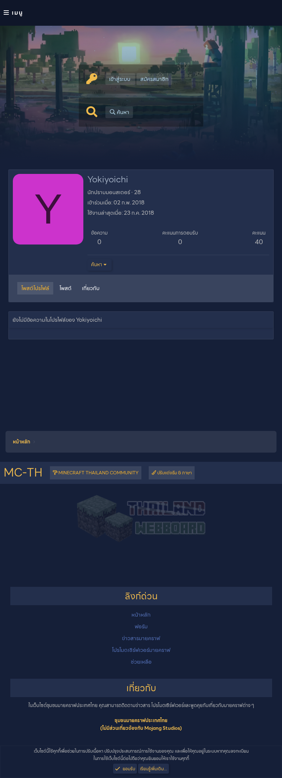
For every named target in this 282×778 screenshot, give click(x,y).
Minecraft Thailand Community (97, 472)
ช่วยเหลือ (141, 661)
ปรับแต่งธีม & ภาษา (174, 472)
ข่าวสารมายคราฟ (141, 638)
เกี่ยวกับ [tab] (91, 288)
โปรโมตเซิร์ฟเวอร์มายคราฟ (141, 650)
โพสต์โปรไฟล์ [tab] (35, 288)
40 (259, 242)
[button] (141, 13)
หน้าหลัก (141, 614)
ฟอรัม (141, 626)
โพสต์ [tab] (65, 288)
